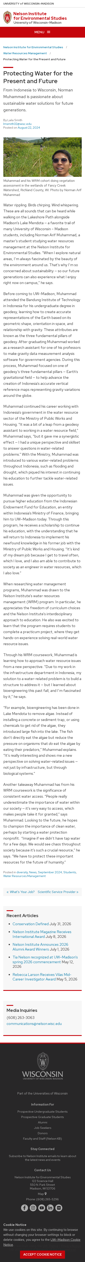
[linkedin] (50, 1208)
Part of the (42, 1093)
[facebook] (24, 1208)
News (33, 872)
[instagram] (33, 1208)
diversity (22, 872)
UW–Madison (28, 3)
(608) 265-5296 (47, 1199)
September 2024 (50, 872)
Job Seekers (42, 1128)
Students (69, 872)
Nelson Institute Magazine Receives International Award (42, 934)
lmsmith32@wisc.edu (17, 124)
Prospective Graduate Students (42, 1117)
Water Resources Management (24, 876)
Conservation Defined (31, 923)
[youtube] (41, 1208)
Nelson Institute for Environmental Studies (40, 16)
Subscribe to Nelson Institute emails (33, 1156)
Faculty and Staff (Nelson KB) (42, 1138)
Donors (42, 1133)
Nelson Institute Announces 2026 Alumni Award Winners (40, 947)
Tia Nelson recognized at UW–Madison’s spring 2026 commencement (45, 959)
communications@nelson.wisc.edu (34, 1023)
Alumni (42, 1122)
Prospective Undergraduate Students (42, 1111)
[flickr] (58, 1208)
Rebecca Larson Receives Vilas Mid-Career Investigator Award (42, 977)
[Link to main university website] (42, 1080)
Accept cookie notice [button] (42, 1254)
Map (41, 1194)
